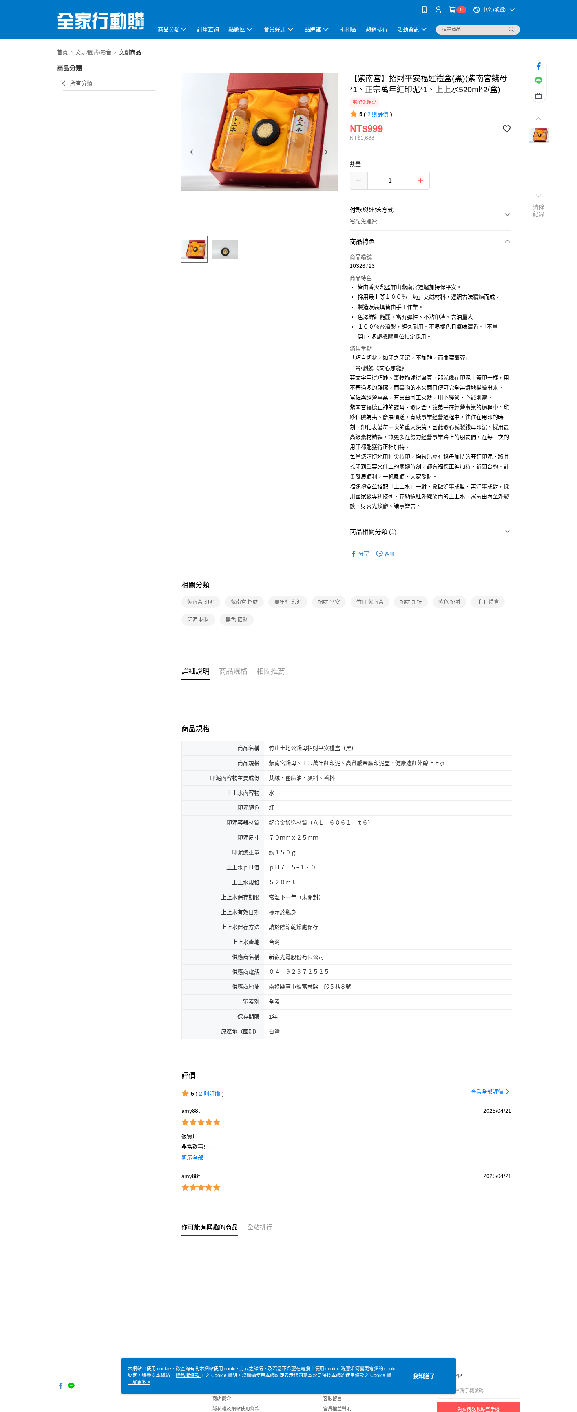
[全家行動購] (100, 20)
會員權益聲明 (337, 1409)
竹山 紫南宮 (369, 602)
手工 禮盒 (488, 602)
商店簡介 (221, 1398)
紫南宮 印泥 (200, 602)
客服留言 (332, 1398)
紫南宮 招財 (244, 602)
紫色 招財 (449, 602)
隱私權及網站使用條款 (235, 1409)
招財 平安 (329, 602)
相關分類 (195, 585)
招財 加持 (411, 602)
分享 (363, 554)
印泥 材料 (198, 619)
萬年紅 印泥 (287, 602)
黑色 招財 (237, 619)
